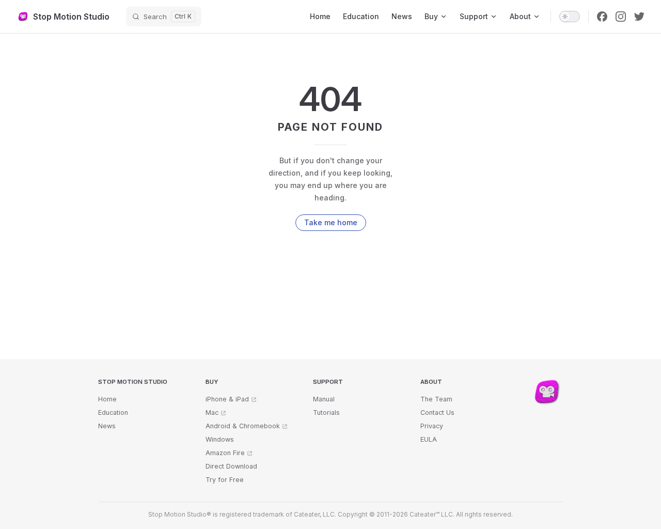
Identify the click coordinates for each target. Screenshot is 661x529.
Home (107, 399)
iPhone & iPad (227, 399)
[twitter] (639, 16)
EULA (428, 439)
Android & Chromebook (243, 426)
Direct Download (231, 466)
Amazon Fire (225, 453)
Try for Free (225, 480)
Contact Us (437, 412)
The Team (436, 399)
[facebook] (602, 16)
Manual (324, 399)
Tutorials (326, 412)
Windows (220, 439)
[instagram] (620, 16)
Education (113, 412)
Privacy (431, 426)
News (107, 426)
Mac (212, 412)
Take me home (330, 222)
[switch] (569, 16)
